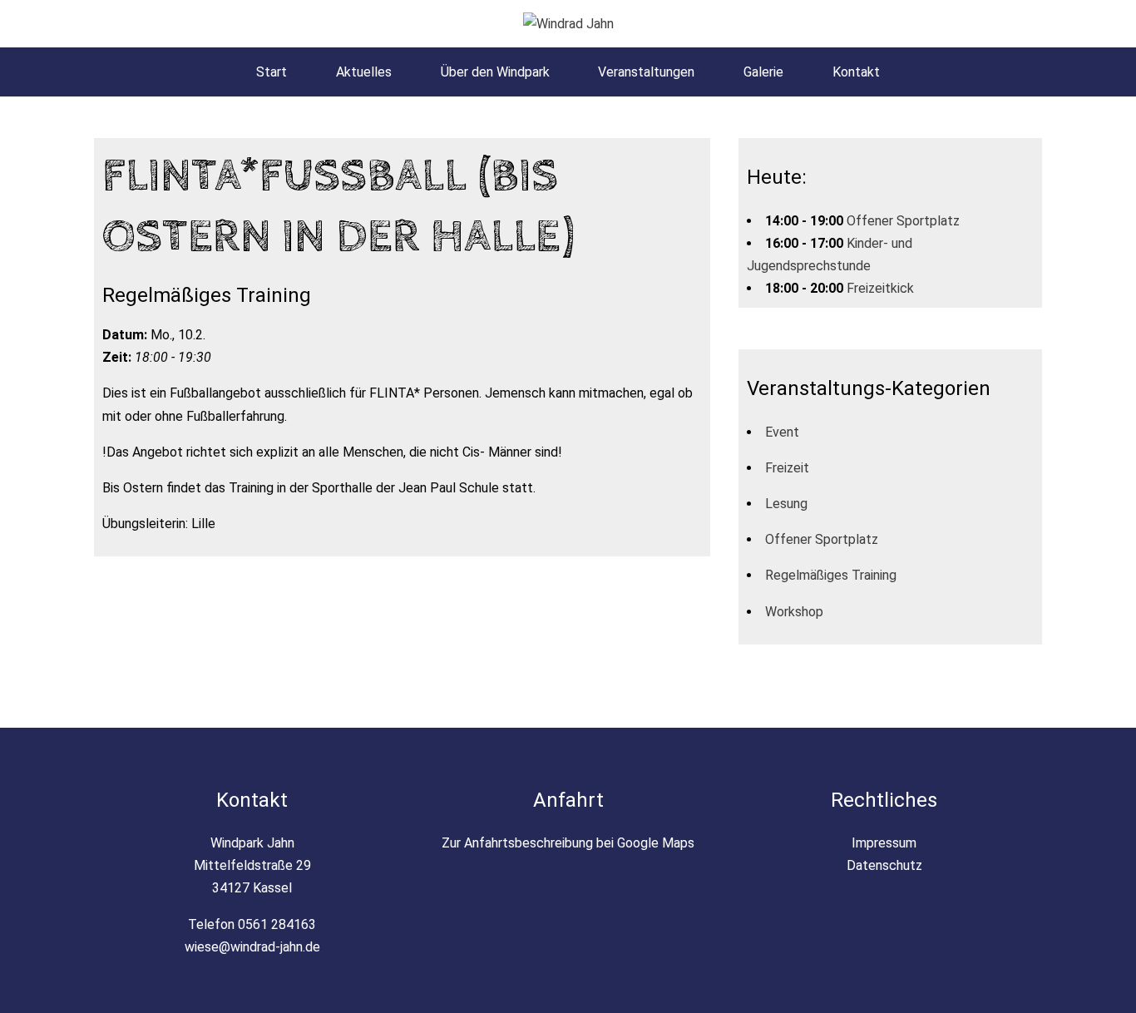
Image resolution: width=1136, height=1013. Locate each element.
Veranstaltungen (646, 72)
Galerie (763, 72)
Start (271, 72)
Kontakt (856, 72)
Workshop (794, 612)
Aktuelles (364, 72)
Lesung (786, 503)
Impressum (884, 843)
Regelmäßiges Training (830, 575)
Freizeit (787, 468)
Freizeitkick (880, 288)
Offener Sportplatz (903, 221)
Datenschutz (884, 865)
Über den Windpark (495, 72)
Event (782, 432)
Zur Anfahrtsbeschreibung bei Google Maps (568, 843)
